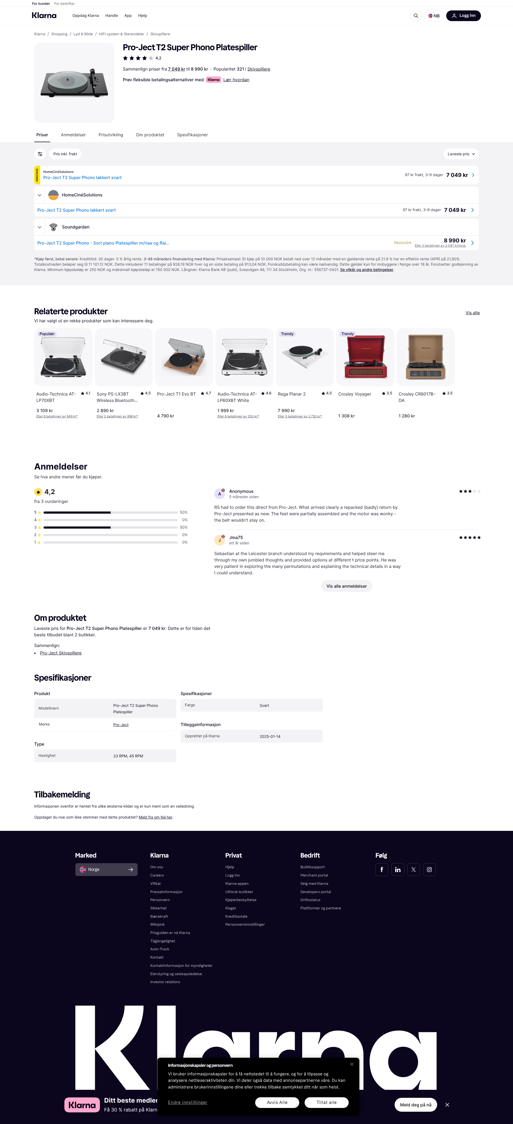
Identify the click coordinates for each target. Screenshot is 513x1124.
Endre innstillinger (187, 1102)
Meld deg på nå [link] (416, 1104)
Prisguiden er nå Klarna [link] (170, 933)
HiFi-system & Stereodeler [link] (121, 34)
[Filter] (40, 154)
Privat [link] (234, 855)
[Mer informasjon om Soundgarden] (39, 227)
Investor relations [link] (165, 982)
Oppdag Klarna (85, 15)
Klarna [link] (39, 34)
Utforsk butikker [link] (239, 892)
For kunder (41, 4)
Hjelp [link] (230, 867)
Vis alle (473, 312)
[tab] (42, 134)
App (128, 15)
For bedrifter (64, 4)
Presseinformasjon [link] (166, 892)
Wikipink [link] (157, 924)
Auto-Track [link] (159, 949)
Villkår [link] (155, 883)
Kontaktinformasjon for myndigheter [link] (181, 965)
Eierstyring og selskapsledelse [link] (176, 974)
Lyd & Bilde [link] (83, 34)
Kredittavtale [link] (237, 916)
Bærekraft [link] (159, 916)
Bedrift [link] (310, 855)
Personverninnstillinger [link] (245, 924)
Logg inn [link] (233, 875)
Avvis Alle (277, 1102)
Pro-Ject (121, 725)
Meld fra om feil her (155, 817)
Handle (112, 15)
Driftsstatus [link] (310, 900)
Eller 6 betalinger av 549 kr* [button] (57, 416)
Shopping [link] (59, 34)
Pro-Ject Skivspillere (60, 653)
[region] (258, 1087)
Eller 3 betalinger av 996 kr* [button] (117, 416)
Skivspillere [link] (160, 34)
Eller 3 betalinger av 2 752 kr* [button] (300, 416)
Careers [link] (157, 875)
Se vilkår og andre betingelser (366, 270)
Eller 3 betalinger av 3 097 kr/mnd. (440, 245)
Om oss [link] (156, 867)
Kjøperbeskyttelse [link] (241, 900)
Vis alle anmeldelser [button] (347, 586)
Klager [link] (231, 908)
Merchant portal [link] (314, 875)
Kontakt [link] (157, 957)
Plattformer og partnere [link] (320, 908)
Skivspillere (258, 69)
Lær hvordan (236, 79)
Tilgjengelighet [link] (162, 941)
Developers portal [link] (315, 892)
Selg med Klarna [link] (314, 883)
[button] (434, 16)
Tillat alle (327, 1102)
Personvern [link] (160, 900)
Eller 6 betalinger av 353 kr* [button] (238, 416)
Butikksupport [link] (312, 867)
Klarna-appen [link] (237, 883)
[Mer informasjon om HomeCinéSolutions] (39, 195)
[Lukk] (352, 1064)
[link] (381, 869)
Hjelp (142, 15)
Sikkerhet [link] (158, 908)
